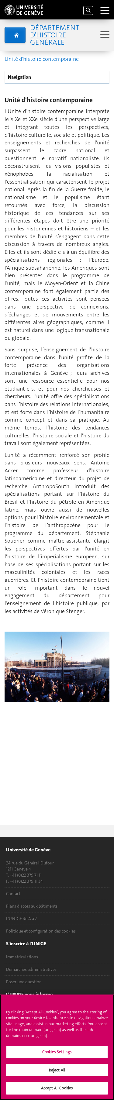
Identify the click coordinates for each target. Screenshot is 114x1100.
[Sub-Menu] (104, 35)
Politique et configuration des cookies (41, 931)
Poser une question (24, 981)
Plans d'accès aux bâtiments (31, 906)
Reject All (57, 1070)
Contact (13, 893)
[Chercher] (88, 10)
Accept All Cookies (57, 1088)
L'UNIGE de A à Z (21, 918)
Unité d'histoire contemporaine (42, 59)
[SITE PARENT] (15, 35)
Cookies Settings (57, 1051)
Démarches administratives (31, 969)
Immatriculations (22, 957)
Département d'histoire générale (54, 35)
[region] (57, 1047)
